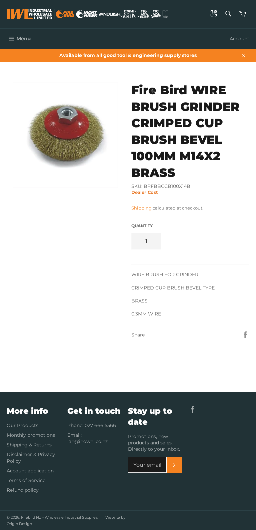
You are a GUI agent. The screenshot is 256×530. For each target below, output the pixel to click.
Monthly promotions (31, 435)
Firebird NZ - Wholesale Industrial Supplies (59, 517)
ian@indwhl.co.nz (87, 441)
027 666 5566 (100, 425)
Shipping (141, 208)
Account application (30, 471)
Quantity (142, 225)
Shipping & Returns (29, 445)
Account (239, 39)
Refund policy (23, 490)
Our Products (22, 425)
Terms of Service (26, 480)
